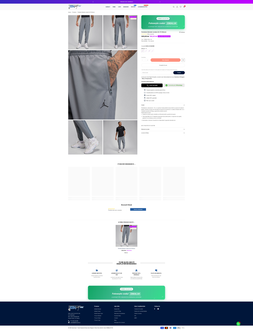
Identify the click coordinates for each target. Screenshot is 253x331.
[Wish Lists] (180, 7)
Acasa (69, 12)
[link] (183, 60)
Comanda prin (175, 85)
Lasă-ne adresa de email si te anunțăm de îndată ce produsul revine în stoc (159, 69)
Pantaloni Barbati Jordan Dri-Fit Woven (126, 248)
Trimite (179, 72)
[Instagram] (158, 309)
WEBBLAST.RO (109, 327)
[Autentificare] (177, 7)
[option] (126, 2)
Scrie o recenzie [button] (138, 209)
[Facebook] (155, 309)
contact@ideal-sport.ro (75, 322)
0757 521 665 (132, 1)
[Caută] (174, 7)
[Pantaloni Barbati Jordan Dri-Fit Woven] (126, 236)
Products (74, 12)
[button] (144, 34)
